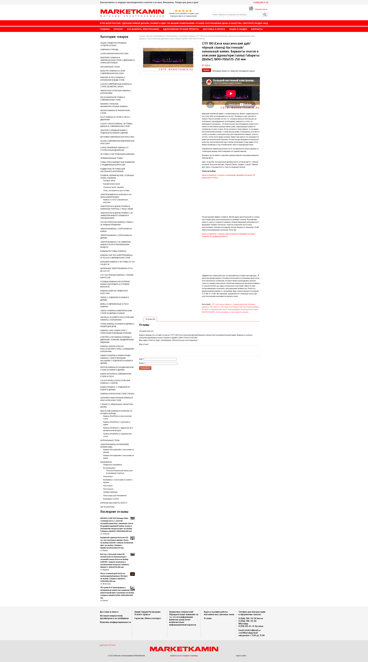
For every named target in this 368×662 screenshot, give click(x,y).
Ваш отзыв (144, 344)
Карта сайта (241, 656)
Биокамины (106, 462)
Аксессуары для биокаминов (114, 496)
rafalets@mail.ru (252, 630)
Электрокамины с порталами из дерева (180, 36)
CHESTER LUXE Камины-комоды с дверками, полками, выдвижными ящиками (117, 339)
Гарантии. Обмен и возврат (148, 618)
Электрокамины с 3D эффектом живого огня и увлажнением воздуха (115, 244)
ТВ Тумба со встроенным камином (117, 154)
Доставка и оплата (109, 612)
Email (142, 363)
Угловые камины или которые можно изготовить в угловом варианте (115, 284)
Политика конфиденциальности (115, 622)
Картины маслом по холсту (113, 503)
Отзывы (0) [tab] (150, 319)
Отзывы (208, 618)
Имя (141, 359)
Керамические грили (111, 184)
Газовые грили (109, 181)
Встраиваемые (109, 468)
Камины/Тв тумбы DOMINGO (113, 251)
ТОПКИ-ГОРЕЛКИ (110, 492)
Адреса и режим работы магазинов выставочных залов (219, 613)
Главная (142, 36)
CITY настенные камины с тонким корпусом (229, 304)
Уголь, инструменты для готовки (116, 191)
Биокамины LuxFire (111, 499)
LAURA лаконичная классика (114, 54)
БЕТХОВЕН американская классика (117, 137)
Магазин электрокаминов (155, 36)
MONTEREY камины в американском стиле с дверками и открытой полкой (117, 60)
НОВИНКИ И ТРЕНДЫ (109, 50)
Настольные (108, 489)
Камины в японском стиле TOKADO (117, 394)
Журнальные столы (110, 440)
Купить (206, 70)
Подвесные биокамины (112, 465)
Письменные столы (110, 67)
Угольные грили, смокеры (113, 187)
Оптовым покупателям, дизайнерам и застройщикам (114, 617)
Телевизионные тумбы (111, 158)
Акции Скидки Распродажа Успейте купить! (147, 613)
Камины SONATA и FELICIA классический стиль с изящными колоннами (117, 348)
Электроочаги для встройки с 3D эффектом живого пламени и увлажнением (116, 215)
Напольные (108, 476)
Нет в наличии (107, 507)
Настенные (108, 486)
